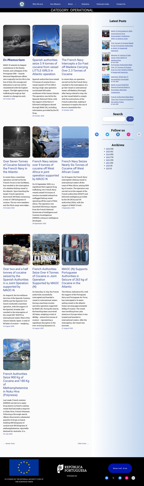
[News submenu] (75, 4)
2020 (108, 165)
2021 (108, 163)
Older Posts (83, 443)
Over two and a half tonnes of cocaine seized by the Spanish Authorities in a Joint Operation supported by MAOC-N (16, 279)
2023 (108, 157)
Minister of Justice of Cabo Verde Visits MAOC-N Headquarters (121, 57)
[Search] (130, 118)
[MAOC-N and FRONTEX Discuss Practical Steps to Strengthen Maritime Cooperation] (105, 88)
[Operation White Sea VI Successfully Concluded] (105, 80)
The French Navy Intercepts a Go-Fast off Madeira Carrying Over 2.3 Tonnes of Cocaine (75, 67)
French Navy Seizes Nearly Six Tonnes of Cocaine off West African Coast (75, 167)
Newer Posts (9, 443)
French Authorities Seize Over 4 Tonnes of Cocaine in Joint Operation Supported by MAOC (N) (45, 277)
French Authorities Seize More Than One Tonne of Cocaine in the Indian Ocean (122, 99)
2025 (108, 151)
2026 (108, 149)
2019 (108, 168)
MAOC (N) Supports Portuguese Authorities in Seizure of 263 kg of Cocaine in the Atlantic (74, 277)
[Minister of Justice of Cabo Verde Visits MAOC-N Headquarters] (105, 58)
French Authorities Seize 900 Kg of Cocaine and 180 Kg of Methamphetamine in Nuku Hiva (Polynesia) (16, 384)
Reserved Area (120, 468)
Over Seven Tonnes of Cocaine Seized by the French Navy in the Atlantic (16, 167)
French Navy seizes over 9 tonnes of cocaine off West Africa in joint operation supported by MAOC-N (45, 170)
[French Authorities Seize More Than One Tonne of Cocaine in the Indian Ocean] (105, 100)
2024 (108, 154)
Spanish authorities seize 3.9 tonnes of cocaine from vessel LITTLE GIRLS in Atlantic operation (45, 67)
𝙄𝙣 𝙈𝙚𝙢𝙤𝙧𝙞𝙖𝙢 (14, 60)
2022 (108, 160)
